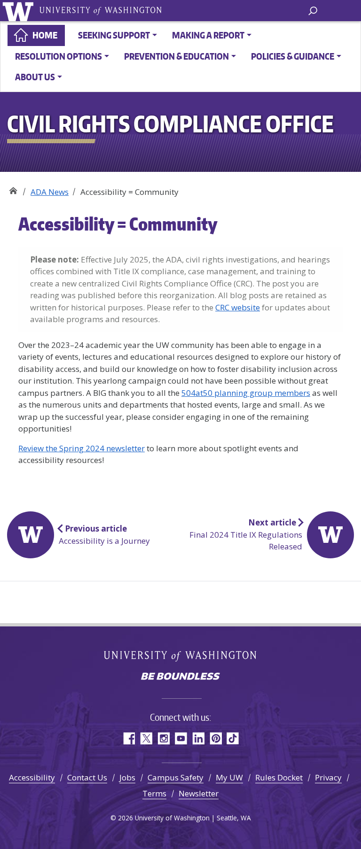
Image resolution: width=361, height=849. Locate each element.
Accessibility (32, 777)
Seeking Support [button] (114, 35)
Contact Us (87, 777)
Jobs (127, 777)
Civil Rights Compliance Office (13, 188)
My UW (229, 777)
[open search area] (312, 10)
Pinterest (215, 738)
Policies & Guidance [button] (292, 56)
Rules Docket (279, 777)
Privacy (328, 777)
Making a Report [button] (208, 35)
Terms (154, 793)
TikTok (233, 738)
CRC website (237, 307)
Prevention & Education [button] (176, 56)
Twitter (146, 738)
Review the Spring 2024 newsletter (81, 448)
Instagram (163, 738)
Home (44, 35)
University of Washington (19, 10)
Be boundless (180, 677)
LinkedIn (198, 738)
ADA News (50, 191)
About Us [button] (35, 77)
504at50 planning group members (245, 392)
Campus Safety (176, 777)
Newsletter (199, 793)
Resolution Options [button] (58, 56)
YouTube (180, 738)
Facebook (128, 738)
